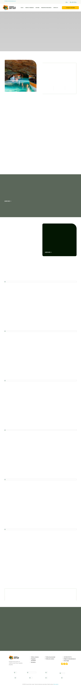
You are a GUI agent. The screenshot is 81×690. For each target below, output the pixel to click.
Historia (37, 7)
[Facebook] (62, 664)
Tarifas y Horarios (29, 7)
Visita (22, 7)
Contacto (55, 7)
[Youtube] (67, 664)
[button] (6, 75)
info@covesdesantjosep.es (10, 1)
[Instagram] (64, 664)
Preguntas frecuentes (46, 7)
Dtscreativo (56, 684)
